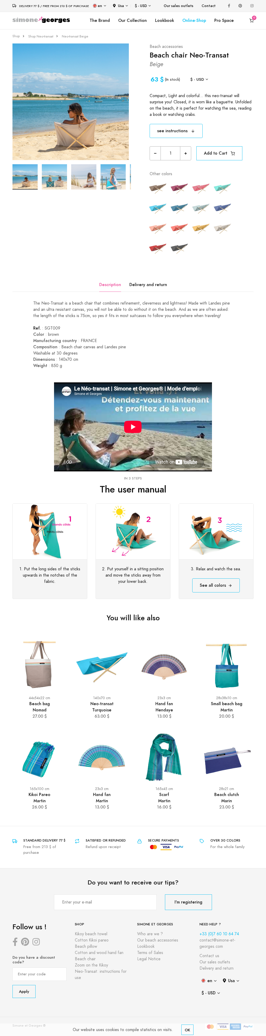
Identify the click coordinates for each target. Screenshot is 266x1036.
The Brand (100, 20)
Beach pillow (86, 946)
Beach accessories (166, 46)
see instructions (173, 131)
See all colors (213, 585)
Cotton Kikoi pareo (92, 940)
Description (110, 285)
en (100, 5)
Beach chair (85, 959)
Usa (121, 5)
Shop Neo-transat (40, 36)
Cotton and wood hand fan (99, 953)
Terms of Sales (150, 953)
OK (187, 1030)
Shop (16, 36)
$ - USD (141, 5)
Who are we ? (150, 934)
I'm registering (188, 902)
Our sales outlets (178, 5)
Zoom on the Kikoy (91, 965)
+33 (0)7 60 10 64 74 (219, 934)
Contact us (209, 956)
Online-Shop (194, 20)
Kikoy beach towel (91, 934)
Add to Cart (216, 153)
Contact (209, 5)
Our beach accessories (157, 940)
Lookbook (164, 20)
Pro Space (224, 20)
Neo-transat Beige (75, 36)
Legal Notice (149, 959)
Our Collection (132, 20)
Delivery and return (148, 285)
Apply (24, 991)
